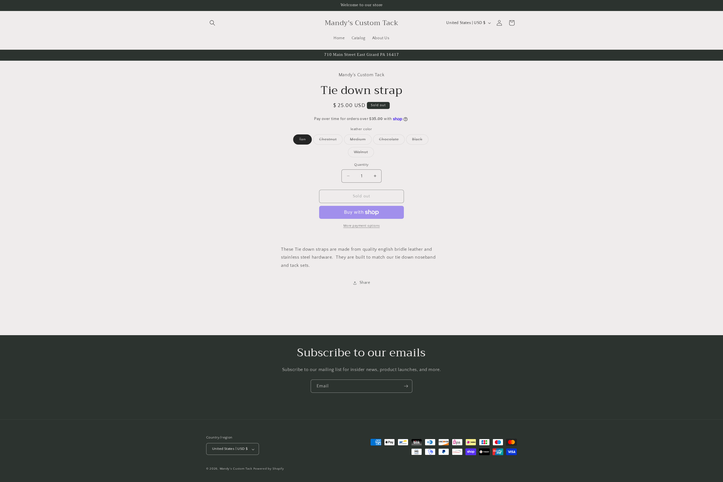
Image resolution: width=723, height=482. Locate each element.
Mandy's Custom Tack (236, 469)
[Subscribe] (406, 386)
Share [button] (365, 283)
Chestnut (331, 141)
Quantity (361, 165)
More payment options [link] (361, 226)
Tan (305, 141)
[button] (212, 23)
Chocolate (392, 141)
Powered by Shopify (268, 469)
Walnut (364, 153)
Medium (361, 141)
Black (420, 141)
